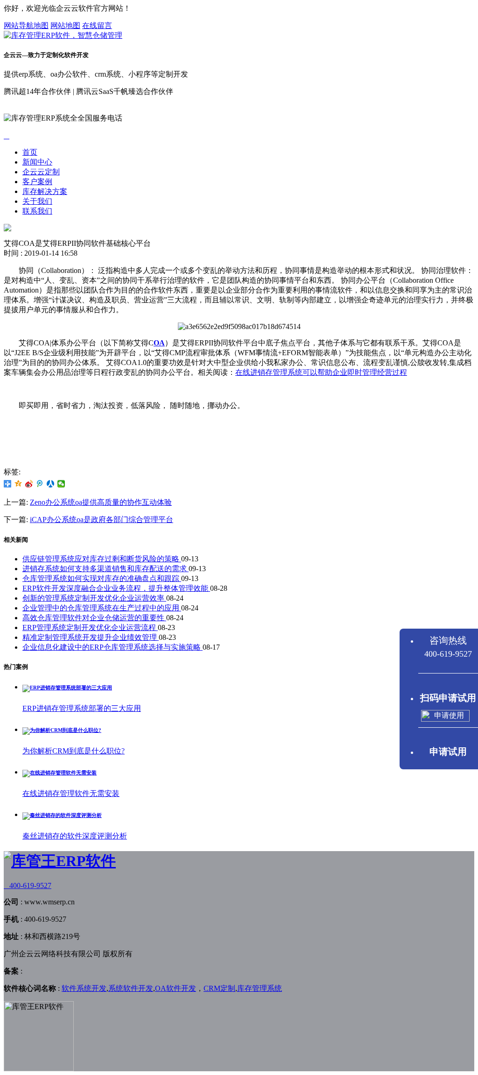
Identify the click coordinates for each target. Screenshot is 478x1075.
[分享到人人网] (51, 483)
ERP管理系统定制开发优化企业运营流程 (90, 627)
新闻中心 (37, 162)
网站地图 (65, 25)
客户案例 (37, 182)
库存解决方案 (44, 191)
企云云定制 (41, 172)
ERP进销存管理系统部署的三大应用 (81, 708)
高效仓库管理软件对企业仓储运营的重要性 (94, 618)
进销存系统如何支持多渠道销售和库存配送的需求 (105, 569)
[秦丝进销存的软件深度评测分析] (62, 815)
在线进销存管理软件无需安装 (71, 793)
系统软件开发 (130, 988)
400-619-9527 (27, 885)
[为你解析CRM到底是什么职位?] (61, 730)
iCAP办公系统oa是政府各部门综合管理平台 (101, 519)
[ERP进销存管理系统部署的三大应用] (67, 687)
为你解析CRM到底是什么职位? (73, 751)
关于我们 (37, 201)
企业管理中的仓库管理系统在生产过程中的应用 (101, 608)
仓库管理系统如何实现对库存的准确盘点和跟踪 (101, 578)
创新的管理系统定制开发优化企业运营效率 (94, 598)
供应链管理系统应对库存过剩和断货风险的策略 (101, 559)
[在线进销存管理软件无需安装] (59, 772)
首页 (29, 152)
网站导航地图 (26, 25)
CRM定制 (219, 988)
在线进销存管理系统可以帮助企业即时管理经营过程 (321, 372)
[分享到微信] (61, 483)
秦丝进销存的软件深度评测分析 (74, 836)
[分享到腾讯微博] (40, 483)
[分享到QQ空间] (18, 483)
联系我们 (37, 211)
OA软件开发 (175, 988)
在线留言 (97, 25)
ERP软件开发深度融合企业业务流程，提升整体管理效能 (116, 588)
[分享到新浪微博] (29, 483)
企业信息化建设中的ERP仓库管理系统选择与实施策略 (112, 647)
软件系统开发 (84, 988)
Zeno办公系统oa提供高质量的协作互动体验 (101, 502)
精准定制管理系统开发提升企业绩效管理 (90, 637)
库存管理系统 (259, 988)
